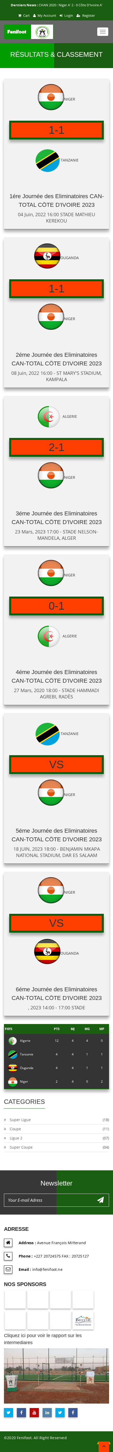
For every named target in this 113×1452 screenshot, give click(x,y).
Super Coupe (21, 1147)
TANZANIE (70, 160)
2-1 (56, 447)
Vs (56, 764)
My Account (46, 15)
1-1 (56, 130)
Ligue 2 (16, 1138)
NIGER (69, 99)
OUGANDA (69, 257)
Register (88, 15)
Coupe (15, 1128)
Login (68, 15)
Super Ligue (20, 1119)
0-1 (56, 606)
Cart (26, 15)
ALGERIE (70, 416)
